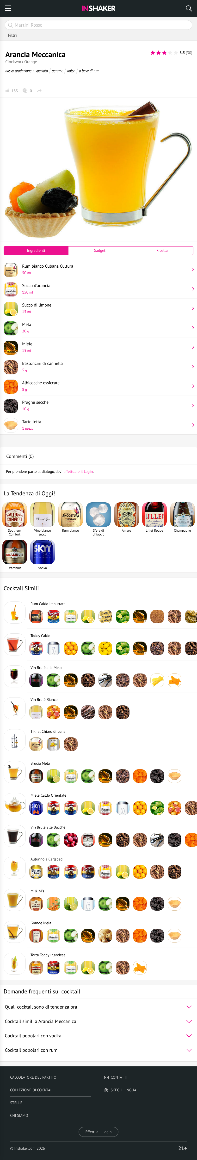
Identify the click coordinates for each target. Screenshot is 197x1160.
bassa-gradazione (18, 70)
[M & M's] (15, 900)
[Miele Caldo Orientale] (15, 804)
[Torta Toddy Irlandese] (15, 964)
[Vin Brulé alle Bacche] (15, 836)
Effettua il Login (98, 1132)
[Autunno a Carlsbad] (15, 868)
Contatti (119, 1077)
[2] (158, 52)
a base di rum (89, 70)
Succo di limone (36, 308)
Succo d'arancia (36, 289)
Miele (27, 347)
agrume (57, 70)
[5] (176, 52)
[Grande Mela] (15, 932)
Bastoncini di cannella (42, 367)
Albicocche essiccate (41, 386)
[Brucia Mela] (15, 772)
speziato (42, 70)
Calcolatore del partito (33, 1077)
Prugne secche (35, 405)
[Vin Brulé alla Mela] (15, 676)
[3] (164, 52)
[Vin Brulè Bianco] (15, 708)
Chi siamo (19, 1115)
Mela (26, 328)
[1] (153, 52)
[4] (170, 52)
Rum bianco (47, 269)
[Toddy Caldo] (15, 644)
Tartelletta (31, 425)
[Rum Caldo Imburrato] (15, 612)
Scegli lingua (123, 1090)
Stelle (16, 1102)
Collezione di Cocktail (31, 1090)
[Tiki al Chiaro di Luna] (15, 740)
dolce (71, 70)
